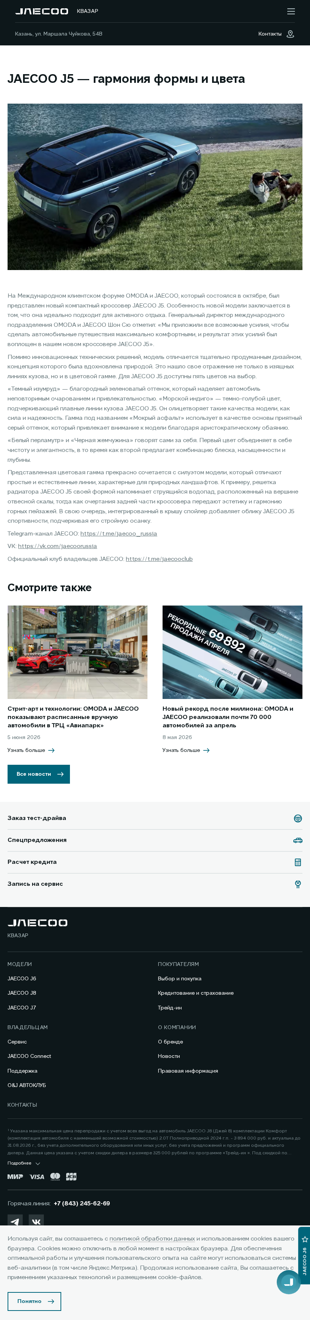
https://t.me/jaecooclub (159, 559)
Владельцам (28, 1027)
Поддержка (22, 1071)
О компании (177, 1027)
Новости (169, 1056)
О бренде (170, 1042)
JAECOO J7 (22, 1008)
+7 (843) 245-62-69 (82, 1204)
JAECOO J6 (22, 978)
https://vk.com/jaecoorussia (57, 547)
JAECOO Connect (29, 1056)
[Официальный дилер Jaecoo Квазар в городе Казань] (41, 11)
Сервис (17, 1042)
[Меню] (291, 11)
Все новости (34, 774)
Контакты (22, 1105)
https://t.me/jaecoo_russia (119, 534)
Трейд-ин (170, 1008)
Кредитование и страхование (196, 993)
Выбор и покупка (180, 978)
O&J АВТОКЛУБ (27, 1085)
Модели (20, 964)
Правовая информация (188, 1071)
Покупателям (178, 964)
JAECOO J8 (22, 993)
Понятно (29, 1301)
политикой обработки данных (152, 1239)
